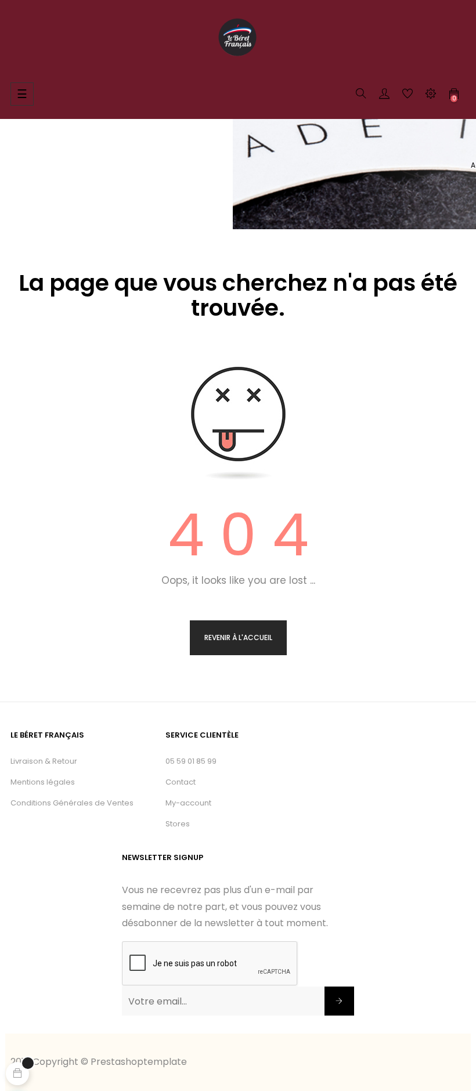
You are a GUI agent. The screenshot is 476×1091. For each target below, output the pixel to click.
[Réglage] (430, 96)
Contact (180, 781)
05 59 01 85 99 (191, 761)
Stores (177, 823)
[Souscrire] (339, 1001)
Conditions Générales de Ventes (72, 802)
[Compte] (384, 96)
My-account (188, 802)
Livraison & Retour (43, 761)
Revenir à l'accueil (238, 637)
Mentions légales (42, 781)
